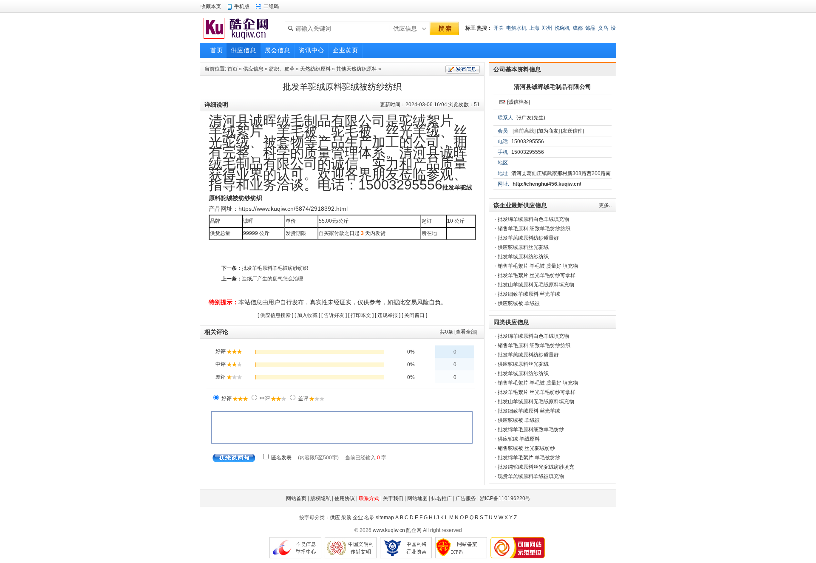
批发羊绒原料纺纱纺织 (523, 257)
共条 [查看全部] (458, 332)
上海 (534, 28)
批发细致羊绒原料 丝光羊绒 (529, 294)
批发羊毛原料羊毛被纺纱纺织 (275, 268)
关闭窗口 (414, 315)
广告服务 (466, 498)
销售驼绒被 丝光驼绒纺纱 (526, 448)
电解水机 (516, 28)
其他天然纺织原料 (356, 69)
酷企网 (414, 530)
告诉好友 (334, 315)
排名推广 (441, 498)
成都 (577, 28)
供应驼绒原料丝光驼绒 (523, 247)
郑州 (547, 28)
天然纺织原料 (315, 69)
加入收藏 (307, 315)
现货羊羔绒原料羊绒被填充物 (531, 476)
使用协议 (344, 498)
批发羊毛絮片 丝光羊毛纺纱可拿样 (536, 275)
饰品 (590, 28)
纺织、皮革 (282, 69)
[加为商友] (548, 131)
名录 (369, 518)
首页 (232, 69)
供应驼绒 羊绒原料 (519, 439)
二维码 (271, 6)
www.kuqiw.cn (389, 530)
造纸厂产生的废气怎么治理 (272, 279)
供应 (335, 518)
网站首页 (296, 498)
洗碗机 (562, 28)
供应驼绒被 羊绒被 (519, 303)
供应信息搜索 (275, 315)
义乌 (603, 28)
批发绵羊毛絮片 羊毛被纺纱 (529, 458)
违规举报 (387, 315)
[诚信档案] (518, 102)
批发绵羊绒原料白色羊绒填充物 (533, 219)
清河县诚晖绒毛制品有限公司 (552, 86)
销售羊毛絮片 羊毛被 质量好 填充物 (538, 266)
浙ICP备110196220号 (505, 498)
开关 (498, 28)
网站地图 (417, 498)
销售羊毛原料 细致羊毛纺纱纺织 (534, 229)
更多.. (605, 205)
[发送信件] (572, 131)
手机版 (241, 6)
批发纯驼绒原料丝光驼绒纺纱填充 (536, 467)
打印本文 (361, 315)
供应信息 (253, 69)
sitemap (385, 518)
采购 (346, 518)
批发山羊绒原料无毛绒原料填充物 (536, 285)
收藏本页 (211, 6)
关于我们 (393, 498)
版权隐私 (320, 498)
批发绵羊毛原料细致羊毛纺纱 (531, 430)
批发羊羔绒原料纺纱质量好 (528, 238)
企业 (358, 518)
